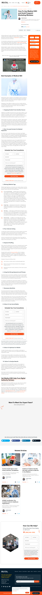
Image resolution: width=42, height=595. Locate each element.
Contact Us (37, 3)
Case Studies (19, 2)
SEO (24, 30)
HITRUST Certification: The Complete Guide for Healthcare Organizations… (10, 502)
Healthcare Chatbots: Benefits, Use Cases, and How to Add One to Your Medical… (30, 470)
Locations (39, 571)
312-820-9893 (22, 390)
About (16, 2)
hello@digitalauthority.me (10, 390)
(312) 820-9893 (3, 582)
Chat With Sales (35, 593)
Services (10, 2)
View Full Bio (27, 26)
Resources (23, 2)
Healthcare (21, 30)
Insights (28, 571)
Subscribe (36, 581)
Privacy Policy (14, 173)
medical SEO (16, 37)
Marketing (28, 30)
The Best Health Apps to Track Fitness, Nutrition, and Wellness (10, 469)
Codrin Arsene (28, 478)
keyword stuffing (14, 252)
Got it (27, 592)
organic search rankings (21, 42)
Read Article (4, 513)
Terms (20, 173)
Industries (13, 2)
